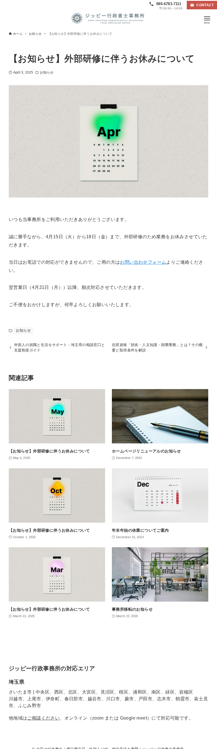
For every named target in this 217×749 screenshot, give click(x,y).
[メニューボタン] (207, 18)
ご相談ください (43, 718)
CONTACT (205, 5)
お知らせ (46, 72)
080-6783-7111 (168, 4)
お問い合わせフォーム (143, 262)
